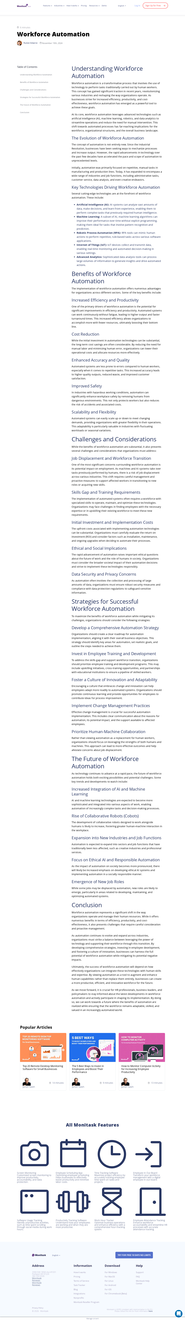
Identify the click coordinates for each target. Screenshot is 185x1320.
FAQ (138, 1276)
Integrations (79, 1293)
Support (140, 1272)
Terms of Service (81, 1281)
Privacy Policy (37, 1308)
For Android (110, 1285)
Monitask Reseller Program (86, 1302)
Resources (93, 6)
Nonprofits (79, 1298)
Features (46, 6)
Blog (76, 1289)
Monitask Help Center (143, 1282)
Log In (137, 5)
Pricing (84, 6)
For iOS (108, 1289)
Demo (104, 6)
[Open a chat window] (178, 1313)
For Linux (109, 1281)
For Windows (111, 1272)
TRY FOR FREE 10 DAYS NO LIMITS (134, 1255)
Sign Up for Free (153, 5)
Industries (58, 6)
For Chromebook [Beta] (116, 1293)
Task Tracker (79, 1285)
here (151, 1311)
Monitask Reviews (37, 1279)
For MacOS (110, 1276)
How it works (71, 6)
